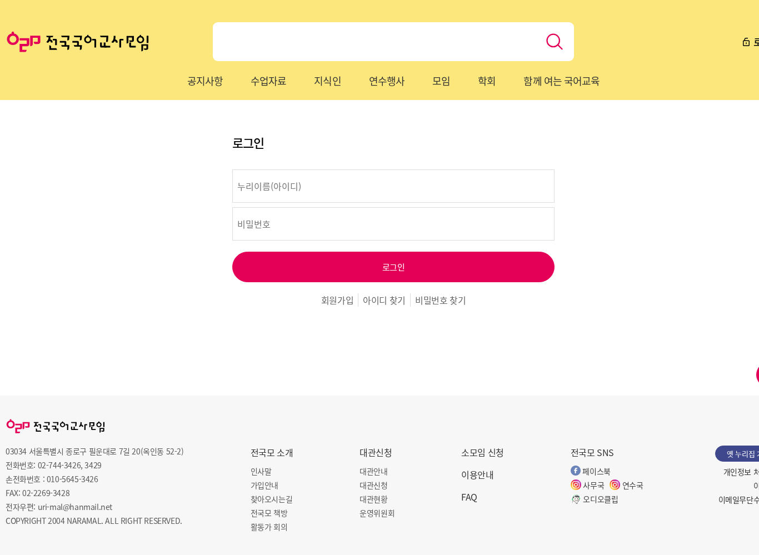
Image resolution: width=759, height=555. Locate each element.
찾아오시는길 (272, 498)
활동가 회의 (269, 526)
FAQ (469, 496)
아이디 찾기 (384, 300)
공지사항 (205, 80)
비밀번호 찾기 (440, 300)
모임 (441, 80)
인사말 (261, 471)
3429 (92, 465)
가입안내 (264, 485)
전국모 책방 (269, 512)
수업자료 (268, 80)
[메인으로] (78, 41)
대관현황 (373, 498)
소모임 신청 (482, 452)
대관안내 (373, 471)
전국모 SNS (592, 452)
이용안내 (477, 474)
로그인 (393, 267)
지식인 (327, 80)
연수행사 (387, 80)
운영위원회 (377, 512)
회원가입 (337, 300)
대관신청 (375, 452)
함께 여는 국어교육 (561, 80)
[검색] (554, 41)
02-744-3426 (59, 465)
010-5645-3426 (72, 478)
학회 (487, 80)
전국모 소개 (272, 452)
